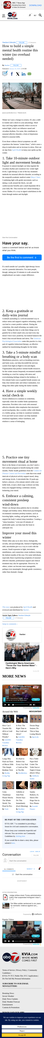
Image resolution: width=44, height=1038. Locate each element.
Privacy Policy (21, 970)
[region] (22, 883)
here (13, 843)
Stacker (7, 65)
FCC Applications (31, 976)
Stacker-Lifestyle (24, 615)
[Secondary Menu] (5, 15)
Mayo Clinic (35, 177)
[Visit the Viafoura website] (37, 914)
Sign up (37, 851)
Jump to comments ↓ (10, 624)
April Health (16, 150)
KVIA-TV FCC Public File (12, 976)
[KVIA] (15, 15)
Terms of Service (8, 970)
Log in (32, 851)
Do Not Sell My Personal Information (16, 979)
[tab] (8, 869)
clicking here (20, 836)
